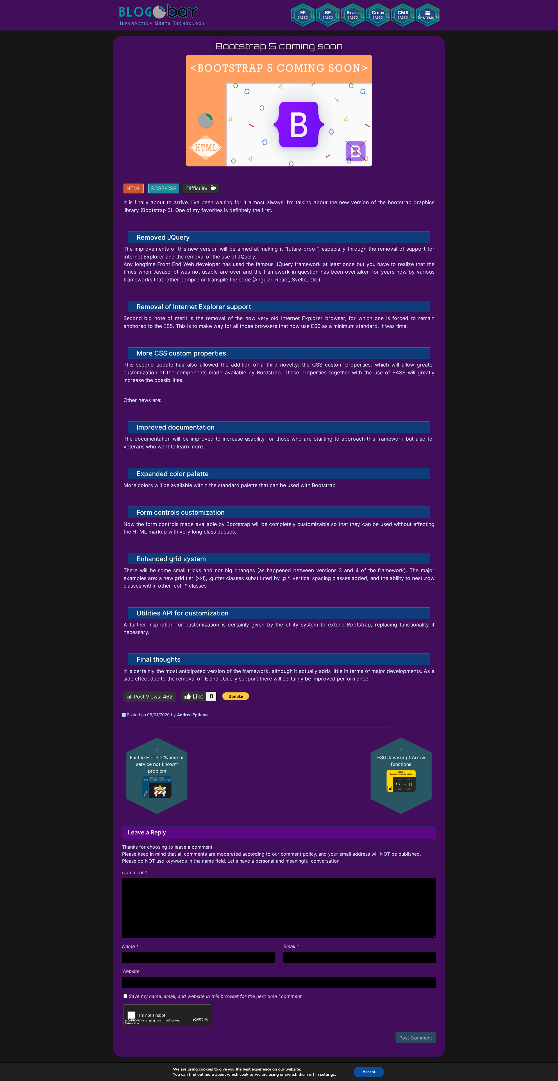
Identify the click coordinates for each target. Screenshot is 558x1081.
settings (327, 1074)
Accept (368, 1072)
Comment (134, 872)
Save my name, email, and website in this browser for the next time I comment (215, 996)
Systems (426, 17)
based (303, 15)
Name (130, 946)
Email (291, 946)
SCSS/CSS (163, 188)
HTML (133, 188)
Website (131, 971)
